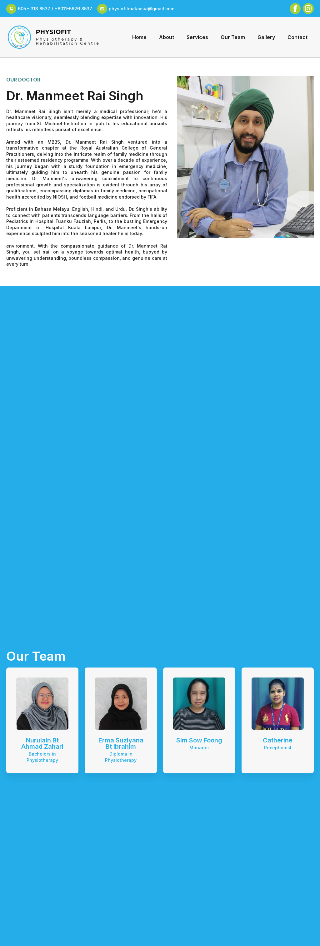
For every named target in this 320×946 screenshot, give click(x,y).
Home (139, 37)
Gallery (266, 37)
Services (197, 37)
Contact (298, 37)
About (166, 37)
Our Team (233, 37)
